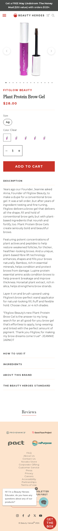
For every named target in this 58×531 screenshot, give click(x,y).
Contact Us (29, 458)
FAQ (29, 452)
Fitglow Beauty (17, 90)
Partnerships (29, 482)
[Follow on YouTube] (40, 515)
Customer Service (29, 467)
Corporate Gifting (29, 464)
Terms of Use (29, 485)
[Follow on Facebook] (23, 515)
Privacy (29, 473)
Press (29, 470)
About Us (29, 455)
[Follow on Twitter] (34, 515)
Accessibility (29, 479)
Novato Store (29, 461)
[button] (43, 502)
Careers (28, 476)
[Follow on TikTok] (29, 515)
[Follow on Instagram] (17, 515)
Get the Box (50, 523)
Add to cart (29, 166)
